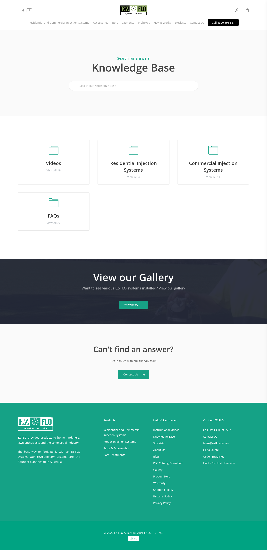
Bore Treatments (114, 455)
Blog (156, 456)
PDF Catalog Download (168, 463)
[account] (237, 10)
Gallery (157, 470)
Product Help (161, 476)
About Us (159, 450)
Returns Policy (162, 496)
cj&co (133, 538)
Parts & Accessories (116, 448)
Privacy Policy (162, 503)
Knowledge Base (164, 436)
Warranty (159, 483)
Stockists (159, 443)
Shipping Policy (163, 490)
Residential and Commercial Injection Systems (121, 432)
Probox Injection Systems (119, 441)
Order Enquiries (213, 456)
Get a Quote (211, 450)
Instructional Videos (166, 430)
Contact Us (210, 436)
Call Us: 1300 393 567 (217, 430)
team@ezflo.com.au (216, 443)
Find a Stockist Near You (219, 463)
